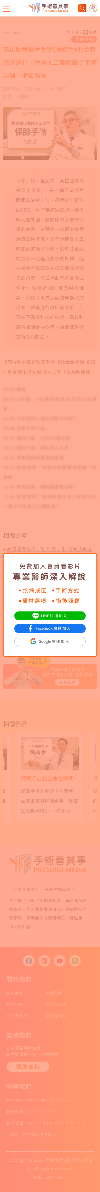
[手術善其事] (48, 8)
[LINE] (49, 615)
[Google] (49, 641)
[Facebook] (49, 628)
